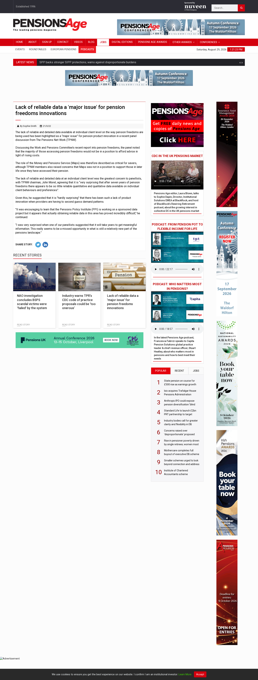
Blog (91, 42)
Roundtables (37, 49)
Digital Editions (122, 42)
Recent (179, 370)
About (32, 42)
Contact (63, 42)
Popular (160, 370)
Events (20, 49)
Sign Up (47, 42)
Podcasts (87, 49)
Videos (78, 42)
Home (19, 42)
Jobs (103, 42)
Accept (200, 674)
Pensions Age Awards (152, 42)
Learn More (184, 674)
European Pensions (63, 49)
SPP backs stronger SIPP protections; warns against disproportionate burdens (87, 62)
